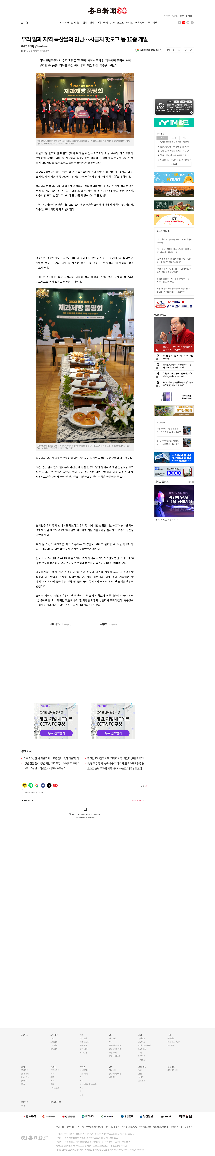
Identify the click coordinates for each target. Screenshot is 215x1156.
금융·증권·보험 (115, 1045)
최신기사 (64, 22)
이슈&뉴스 (161, 422)
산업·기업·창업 (115, 1049)
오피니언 (75, 22)
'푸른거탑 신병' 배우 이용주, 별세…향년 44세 (178, 155)
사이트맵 (188, 1127)
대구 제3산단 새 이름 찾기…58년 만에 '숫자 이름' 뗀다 (51, 758)
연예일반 (112, 1070)
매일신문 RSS (55, 1102)
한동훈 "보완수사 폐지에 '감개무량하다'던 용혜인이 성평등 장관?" (173, 280)
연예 (110, 1067)
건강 (81, 1081)
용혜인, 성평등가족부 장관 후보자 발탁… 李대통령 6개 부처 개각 (177, 366)
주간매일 (152, 22)
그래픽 (140, 1077)
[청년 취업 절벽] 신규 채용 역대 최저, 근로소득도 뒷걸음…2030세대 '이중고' (125, 763)
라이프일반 (84, 1070)
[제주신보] (185, 1116)
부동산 (111, 1042)
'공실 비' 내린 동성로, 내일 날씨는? (168, 519)
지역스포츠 (54, 1088)
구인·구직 (113, 1052)
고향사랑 (24, 1102)
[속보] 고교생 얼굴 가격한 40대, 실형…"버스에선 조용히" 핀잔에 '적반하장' (174, 261)
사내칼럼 (53, 1042)
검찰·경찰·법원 (144, 1045)
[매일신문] (29, 1116)
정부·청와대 (84, 1042)
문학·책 (24, 1081)
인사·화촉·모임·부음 (88, 1084)
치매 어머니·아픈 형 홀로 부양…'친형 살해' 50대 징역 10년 (169, 430)
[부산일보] (146, 1116)
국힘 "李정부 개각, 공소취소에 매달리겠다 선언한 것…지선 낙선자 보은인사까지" (173, 290)
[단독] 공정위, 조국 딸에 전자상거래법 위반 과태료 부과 (182, 146)
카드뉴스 (141, 1081)
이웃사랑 (141, 1056)
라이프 (129, 22)
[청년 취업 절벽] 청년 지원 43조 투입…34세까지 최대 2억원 (54, 763)
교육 (140, 1052)
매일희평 (53, 1049)
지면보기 (167, 16)
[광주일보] (107, 1116)
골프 (52, 1084)
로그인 (182, 16)
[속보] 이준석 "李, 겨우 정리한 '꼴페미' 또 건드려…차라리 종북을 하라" (174, 270)
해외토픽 (170, 1045)
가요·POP (113, 1077)
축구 (52, 1077)
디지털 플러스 (161, 482)
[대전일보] (127, 1116)
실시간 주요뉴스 (163, 231)
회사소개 (60, 1127)
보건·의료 (142, 1049)
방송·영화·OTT (115, 1074)
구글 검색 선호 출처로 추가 (149, 49)
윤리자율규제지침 (161, 1127)
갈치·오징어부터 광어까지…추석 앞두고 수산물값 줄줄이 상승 (184, 150)
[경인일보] (88, 1116)
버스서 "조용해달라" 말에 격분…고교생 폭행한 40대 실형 (168, 443)
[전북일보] (166, 1116)
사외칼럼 (53, 1045)
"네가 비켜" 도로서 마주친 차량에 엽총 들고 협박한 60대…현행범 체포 (174, 251)
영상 (140, 1070)
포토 (140, 1074)
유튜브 (108, 624)
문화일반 (24, 1070)
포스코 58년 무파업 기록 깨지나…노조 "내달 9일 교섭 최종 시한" (120, 768)
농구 (52, 1081)
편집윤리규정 (145, 1127)
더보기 (191, 482)
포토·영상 (142, 1067)
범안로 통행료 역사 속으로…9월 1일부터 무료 (178, 142)
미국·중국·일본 (173, 1042)
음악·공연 (25, 1074)
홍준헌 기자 (26, 46)
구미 (23, 1105)
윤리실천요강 (177, 1127)
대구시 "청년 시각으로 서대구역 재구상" (44, 768)
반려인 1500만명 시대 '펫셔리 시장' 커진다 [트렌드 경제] (115, 758)
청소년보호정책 (112, 1127)
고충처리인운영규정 (95, 1127)
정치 (85, 22)
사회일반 (141, 1038)
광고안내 (70, 1127)
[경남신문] (68, 1116)
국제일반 (170, 1038)
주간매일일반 (172, 1070)
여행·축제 (84, 1074)
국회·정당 (84, 1045)
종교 (23, 1084)
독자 (81, 1088)
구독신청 (80, 1127)
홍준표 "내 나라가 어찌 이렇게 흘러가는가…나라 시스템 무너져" (177, 348)
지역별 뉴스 (142, 1059)
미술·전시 (25, 1077)
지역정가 (83, 1052)
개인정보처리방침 (129, 1127)
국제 (105, 22)
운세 (81, 1095)
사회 (98, 22)
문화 (112, 22)
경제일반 (112, 1038)
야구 (52, 1074)
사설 (52, 1038)
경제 (92, 22)
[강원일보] (49, 1116)
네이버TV (59, 624)
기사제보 (175, 16)
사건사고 (141, 1042)
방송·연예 (140, 22)
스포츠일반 (54, 1070)
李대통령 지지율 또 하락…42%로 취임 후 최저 (178, 357)
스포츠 (120, 22)
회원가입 (189, 16)
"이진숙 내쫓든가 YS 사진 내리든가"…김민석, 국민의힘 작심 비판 (178, 375)
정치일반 (83, 1038)
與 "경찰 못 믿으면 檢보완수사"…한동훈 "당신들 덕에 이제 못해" (178, 384)
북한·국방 (84, 1049)
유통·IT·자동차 (114, 1056)
